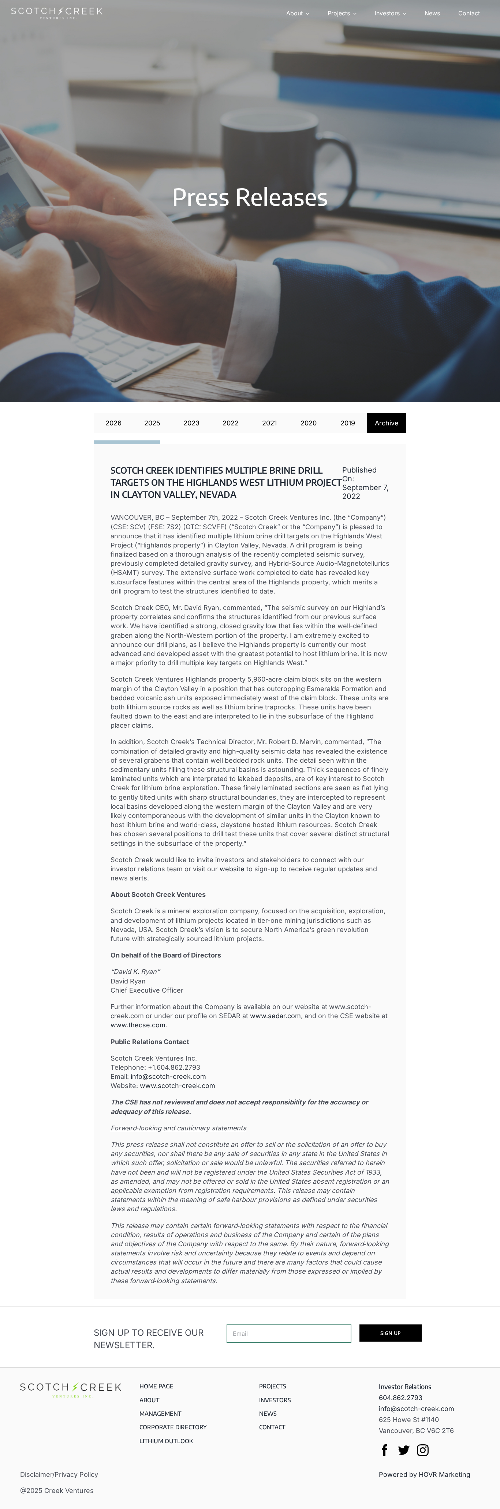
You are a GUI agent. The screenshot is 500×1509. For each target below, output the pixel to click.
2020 (309, 423)
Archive (387, 423)
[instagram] (423, 1450)
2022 (231, 423)
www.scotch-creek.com (177, 1085)
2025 (152, 423)
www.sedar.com (275, 1016)
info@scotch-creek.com (168, 1076)
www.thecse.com (138, 1025)
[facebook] (385, 1450)
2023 (191, 423)
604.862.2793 (400, 1398)
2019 (347, 423)
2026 (113, 423)
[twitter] (404, 1450)
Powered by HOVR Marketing (424, 1474)
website (232, 869)
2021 (269, 423)
